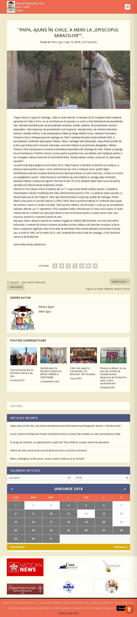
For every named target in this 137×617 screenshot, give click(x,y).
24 (51, 530)
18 (68, 521)
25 (68, 530)
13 (103, 513)
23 (33, 530)
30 (33, 538)
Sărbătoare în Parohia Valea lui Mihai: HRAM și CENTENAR (50, 373)
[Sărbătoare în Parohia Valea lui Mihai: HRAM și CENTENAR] (53, 355)
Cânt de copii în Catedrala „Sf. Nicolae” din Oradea (82, 371)
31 (51, 538)
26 (86, 530)
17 (51, 521)
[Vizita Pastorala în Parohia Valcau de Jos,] (23, 356)
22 (15, 530)
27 (103, 530)
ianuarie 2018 (68, 488)
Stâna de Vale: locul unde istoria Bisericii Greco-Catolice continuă (48, 450)
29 (15, 538)
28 (121, 530)
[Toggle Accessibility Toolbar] (129, 609)
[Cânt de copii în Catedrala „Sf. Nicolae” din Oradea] (83, 355)
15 (15, 521)
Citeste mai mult (68, 612)
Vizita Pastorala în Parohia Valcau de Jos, (22, 373)
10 (51, 513)
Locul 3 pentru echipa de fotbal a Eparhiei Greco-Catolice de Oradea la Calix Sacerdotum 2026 (65, 433)
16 (33, 521)
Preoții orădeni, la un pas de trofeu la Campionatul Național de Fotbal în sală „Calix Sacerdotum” (113, 376)
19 (86, 521)
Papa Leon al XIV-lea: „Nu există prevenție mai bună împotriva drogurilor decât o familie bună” (65, 425)
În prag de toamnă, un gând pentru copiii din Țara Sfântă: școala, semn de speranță (59, 442)
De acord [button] (123, 608)
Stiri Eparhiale (90, 42)
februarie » (120, 547)
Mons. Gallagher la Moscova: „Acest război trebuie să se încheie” (47, 458)
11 (68, 513)
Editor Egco (57, 42)
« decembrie (17, 547)
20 (103, 521)
